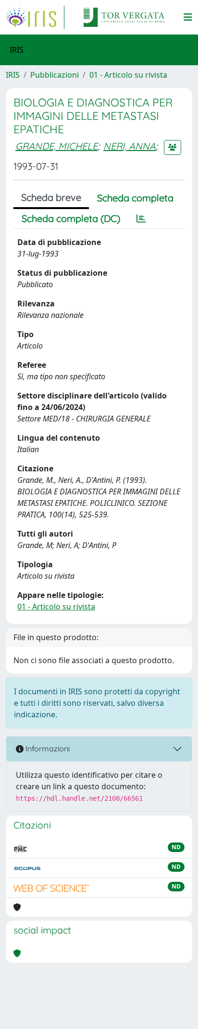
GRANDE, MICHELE (56, 146)
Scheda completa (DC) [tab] (71, 218)
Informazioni (47, 748)
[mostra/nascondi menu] (188, 17)
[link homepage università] (124, 17)
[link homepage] (35, 17)
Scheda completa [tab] (135, 198)
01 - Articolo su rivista (128, 75)
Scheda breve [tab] (51, 197)
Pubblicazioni (54, 75)
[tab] (141, 219)
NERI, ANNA (129, 146)
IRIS (13, 75)
